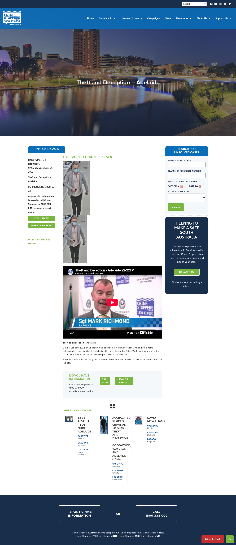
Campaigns (153, 18)
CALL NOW (42, 218)
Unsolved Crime (130, 18)
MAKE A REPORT (42, 225)
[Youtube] (215, 4)
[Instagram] (220, 4)
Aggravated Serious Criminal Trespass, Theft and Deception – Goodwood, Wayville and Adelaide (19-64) (121, 438)
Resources (182, 18)
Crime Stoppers (85, 532)
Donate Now (186, 272)
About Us (202, 18)
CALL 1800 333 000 (156, 514)
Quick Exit (212, 539)
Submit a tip (105, 18)
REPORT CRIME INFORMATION (79, 514)
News (168, 18)
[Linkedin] (229, 4)
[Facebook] (211, 4)
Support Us (221, 18)
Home (90, 18)
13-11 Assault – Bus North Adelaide (84, 424)
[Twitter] (225, 4)
